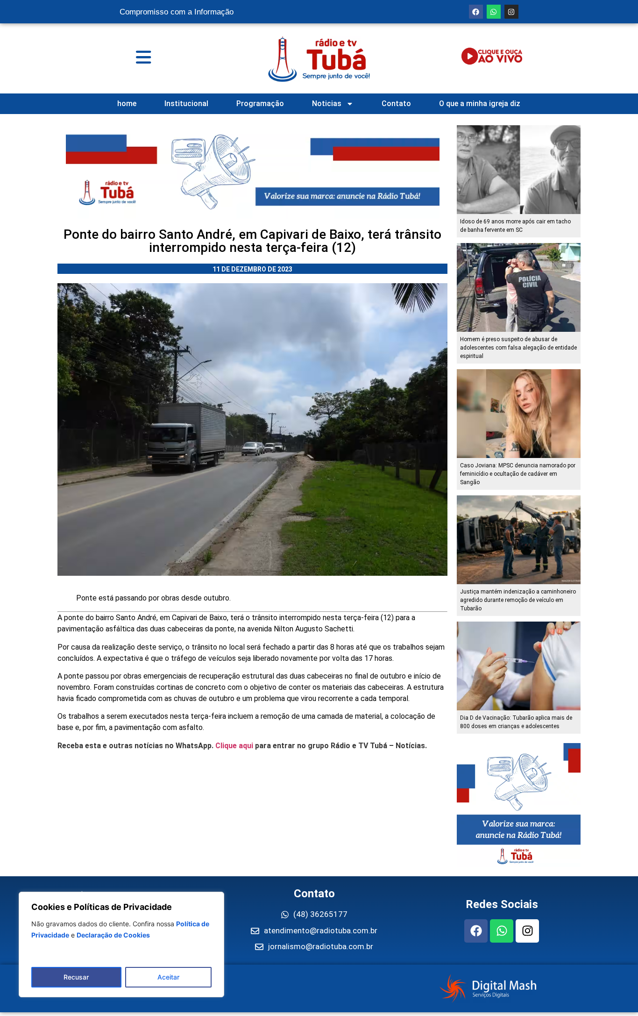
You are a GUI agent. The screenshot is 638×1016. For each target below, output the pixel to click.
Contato (396, 103)
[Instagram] (511, 12)
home (126, 103)
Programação (260, 103)
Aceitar (168, 977)
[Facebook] (476, 12)
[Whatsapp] (494, 12)
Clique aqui (234, 745)
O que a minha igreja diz (479, 103)
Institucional (186, 103)
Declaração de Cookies (113, 935)
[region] (121, 944)
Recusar (76, 977)
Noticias (326, 103)
